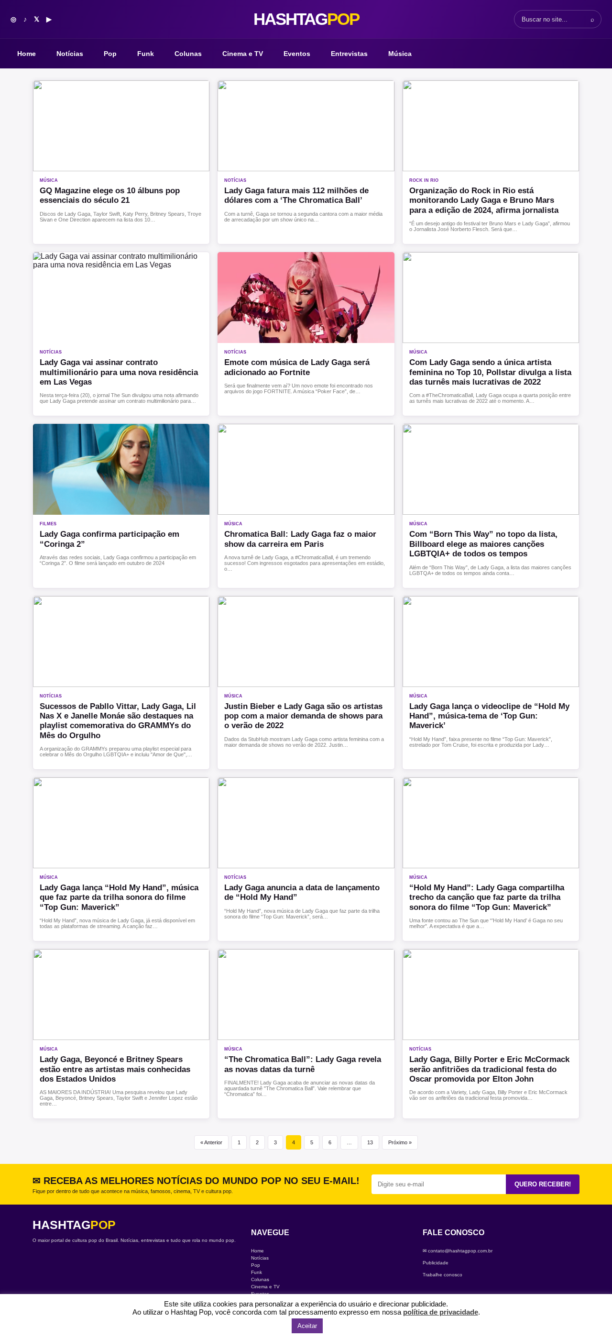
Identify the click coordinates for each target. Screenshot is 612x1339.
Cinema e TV (242, 53)
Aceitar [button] (307, 1325)
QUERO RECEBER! (542, 1184)
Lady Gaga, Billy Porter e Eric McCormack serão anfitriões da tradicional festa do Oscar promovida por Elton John (489, 1069)
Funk (145, 53)
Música (400, 53)
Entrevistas (349, 53)
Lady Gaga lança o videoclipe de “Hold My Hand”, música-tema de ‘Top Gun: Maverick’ (489, 716)
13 (370, 1142)
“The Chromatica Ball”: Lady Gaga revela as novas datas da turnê (302, 1064)
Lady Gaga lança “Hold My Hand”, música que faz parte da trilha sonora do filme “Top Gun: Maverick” (119, 897)
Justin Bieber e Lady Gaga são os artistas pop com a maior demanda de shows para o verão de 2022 (303, 716)
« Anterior (211, 1142)
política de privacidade (440, 1312)
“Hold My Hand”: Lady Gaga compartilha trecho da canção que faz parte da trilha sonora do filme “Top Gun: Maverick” (486, 897)
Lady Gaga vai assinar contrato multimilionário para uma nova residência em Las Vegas (119, 372)
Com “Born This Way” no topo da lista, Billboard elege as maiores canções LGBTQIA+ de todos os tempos (483, 544)
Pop (110, 53)
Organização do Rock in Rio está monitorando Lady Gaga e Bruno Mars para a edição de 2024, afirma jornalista (486, 200)
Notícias (69, 53)
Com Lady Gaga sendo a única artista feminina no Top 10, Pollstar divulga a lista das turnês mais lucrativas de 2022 (490, 372)
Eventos (297, 53)
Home (26, 53)
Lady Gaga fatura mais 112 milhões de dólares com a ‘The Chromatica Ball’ (296, 195)
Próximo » (400, 1142)
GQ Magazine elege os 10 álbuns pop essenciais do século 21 (110, 195)
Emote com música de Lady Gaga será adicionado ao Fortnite (297, 367)
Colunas (188, 53)
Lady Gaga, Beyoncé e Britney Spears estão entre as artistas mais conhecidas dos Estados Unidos (115, 1069)
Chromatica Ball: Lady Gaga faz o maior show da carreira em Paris (300, 539)
